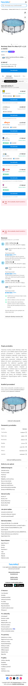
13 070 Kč (22, 123)
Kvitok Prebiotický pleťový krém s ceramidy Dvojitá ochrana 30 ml (14, 525)
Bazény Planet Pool (5, 501)
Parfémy (3, 545)
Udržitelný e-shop (5, 671)
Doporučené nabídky (11, 81)
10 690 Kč (22, 107)
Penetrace (3, 475)
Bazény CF (3, 496)
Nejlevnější (21, 81)
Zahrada (3, 554)
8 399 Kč (22, 91)
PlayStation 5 (4, 549)
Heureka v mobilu (5, 618)
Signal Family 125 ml (5, 536)
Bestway (25, 429)
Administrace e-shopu (6, 637)
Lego (2, 551)
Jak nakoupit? (4, 616)
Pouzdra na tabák (5, 472)
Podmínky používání (5, 597)
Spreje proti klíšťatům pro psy (8, 489)
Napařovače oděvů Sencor (7, 485)
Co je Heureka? (4, 593)
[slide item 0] (17, 44)
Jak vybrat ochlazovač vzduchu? (8, 514)
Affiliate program (5, 650)
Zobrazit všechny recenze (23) (14, 317)
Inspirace (3, 669)
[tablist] (14, 76)
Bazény (3, 547)
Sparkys (23, 245)
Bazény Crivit (4, 498)
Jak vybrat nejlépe (6, 509)
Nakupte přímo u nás (6, 622)
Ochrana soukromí (5, 627)
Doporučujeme (5, 540)
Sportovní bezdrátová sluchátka (8, 487)
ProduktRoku (4, 664)
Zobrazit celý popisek (14, 421)
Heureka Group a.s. (17, 682)
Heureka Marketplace (6, 643)
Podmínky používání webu (18, 684)
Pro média (3, 601)
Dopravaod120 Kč (21, 109)
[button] (9, 76)
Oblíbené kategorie (6, 468)
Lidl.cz (24, 263)
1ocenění (14, 127)
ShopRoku (3, 662)
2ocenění (18, 96)
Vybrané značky (5, 494)
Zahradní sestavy (5, 470)
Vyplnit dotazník (14, 579)
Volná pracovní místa (6, 599)
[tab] (9, 76)
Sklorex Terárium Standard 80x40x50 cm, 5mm (11, 527)
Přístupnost (4, 610)
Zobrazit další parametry (14, 460)
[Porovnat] (25, 12)
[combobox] (14, 5)
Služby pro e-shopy (5, 641)
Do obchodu (14, 100)
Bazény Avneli (4, 505)
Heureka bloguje (5, 604)
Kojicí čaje (3, 477)
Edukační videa (4, 652)
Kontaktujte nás (14, 574)
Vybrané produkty (6, 521)
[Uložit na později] (25, 22)
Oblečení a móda (5, 558)
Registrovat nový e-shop (7, 639)
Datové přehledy (5, 648)
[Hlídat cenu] (25, 17)
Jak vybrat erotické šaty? (7, 512)
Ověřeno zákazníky (5, 660)
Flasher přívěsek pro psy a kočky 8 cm (9, 534)
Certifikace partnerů (6, 667)
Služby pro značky (5, 646)
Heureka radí (4, 620)
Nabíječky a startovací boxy (7, 479)
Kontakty (3, 595)
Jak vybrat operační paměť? (7, 516)
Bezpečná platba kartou (6, 629)
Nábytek (3, 556)
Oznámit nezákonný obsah (7, 608)
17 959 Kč (22, 138)
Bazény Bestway (5, 9)
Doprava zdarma (22, 93)
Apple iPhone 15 (5, 543)
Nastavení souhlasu (5, 625)
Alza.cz (23, 282)
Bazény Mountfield (5, 503)
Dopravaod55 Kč (21, 124)
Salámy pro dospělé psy (6, 483)
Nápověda (3, 654)
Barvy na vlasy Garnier (6, 481)
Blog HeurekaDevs (5, 606)
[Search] (3, 76)
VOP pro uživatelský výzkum (7, 631)
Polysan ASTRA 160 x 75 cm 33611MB (9, 523)
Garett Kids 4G (4, 530)
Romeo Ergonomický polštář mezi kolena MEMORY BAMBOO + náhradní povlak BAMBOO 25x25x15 (14, 532)
